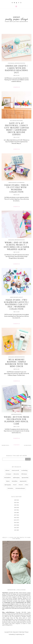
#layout (21, 297)
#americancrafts (13, 182)
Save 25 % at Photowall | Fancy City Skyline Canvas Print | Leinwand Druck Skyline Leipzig (16, 129)
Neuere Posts (5, 445)
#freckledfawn (7, 477)
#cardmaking (11, 63)
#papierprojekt (23, 481)
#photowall (20, 120)
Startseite (16, 444)
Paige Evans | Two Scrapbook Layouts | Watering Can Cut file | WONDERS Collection (16, 304)
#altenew (7, 470)
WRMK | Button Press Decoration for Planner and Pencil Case (16, 420)
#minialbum (11, 239)
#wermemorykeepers (20, 63)
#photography (8, 484)
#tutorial (21, 484)
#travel (14, 484)
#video (26, 484)
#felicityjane (24, 474)
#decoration (13, 120)
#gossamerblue (25, 477)
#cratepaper (8, 474)
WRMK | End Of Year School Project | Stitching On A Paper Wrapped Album (16, 246)
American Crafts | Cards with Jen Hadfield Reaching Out (16, 69)
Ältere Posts (27, 445)
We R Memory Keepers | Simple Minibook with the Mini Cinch (16, 362)
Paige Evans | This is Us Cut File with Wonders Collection (16, 188)
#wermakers (10, 488)
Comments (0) (16, 87)
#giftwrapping (20, 182)
